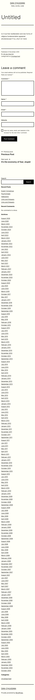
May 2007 (4, 583)
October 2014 (6, 356)
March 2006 (5, 623)
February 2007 (6, 592)
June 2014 (4, 367)
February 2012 (6, 423)
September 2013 (7, 384)
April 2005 (4, 654)
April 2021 (4, 263)
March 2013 (5, 401)
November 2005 (6, 634)
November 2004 (7, 668)
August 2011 (5, 440)
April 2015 (4, 339)
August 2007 (5, 575)
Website (4, 120)
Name (3, 99)
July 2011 (4, 443)
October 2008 (6, 536)
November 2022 (6, 246)
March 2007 (5, 589)
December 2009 (6, 496)
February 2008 (6, 558)
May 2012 (4, 415)
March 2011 (5, 454)
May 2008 (4, 550)
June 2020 (5, 288)
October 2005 (6, 637)
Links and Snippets (7, 199)
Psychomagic (5, 194)
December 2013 (6, 381)
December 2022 (6, 244)
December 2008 (6, 530)
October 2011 (5, 435)
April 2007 (4, 586)
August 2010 (5, 474)
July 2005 (4, 645)
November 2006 (6, 600)
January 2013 (5, 404)
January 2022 (6, 255)
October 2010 (6, 468)
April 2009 (4, 519)
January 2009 (6, 527)
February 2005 (6, 659)
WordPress (19, 693)
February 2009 (6, 524)
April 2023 (4, 235)
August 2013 (5, 387)
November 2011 (6, 432)
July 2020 (4, 286)
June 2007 (4, 581)
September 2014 (7, 359)
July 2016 (4, 317)
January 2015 (5, 347)
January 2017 (5, 300)
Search (3, 178)
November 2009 (6, 499)
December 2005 (6, 631)
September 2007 (7, 572)
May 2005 (4, 651)
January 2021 (5, 272)
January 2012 (5, 426)
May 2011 (4, 449)
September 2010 (7, 471)
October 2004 (6, 670)
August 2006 (5, 609)
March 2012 (5, 420)
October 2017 (6, 294)
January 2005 (6, 662)
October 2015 (6, 325)
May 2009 (4, 516)
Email (3, 110)
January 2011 (5, 460)
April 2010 (4, 485)
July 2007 (4, 578)
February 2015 (6, 345)
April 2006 (4, 620)
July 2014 (4, 364)
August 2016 (5, 314)
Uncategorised (15, 56)
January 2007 (6, 595)
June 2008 (5, 547)
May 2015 (4, 336)
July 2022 (4, 249)
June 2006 (5, 614)
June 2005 (5, 648)
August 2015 (5, 328)
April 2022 (4, 252)
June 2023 (5, 232)
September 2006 (7, 606)
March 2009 (5, 522)
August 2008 (5, 541)
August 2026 (5, 218)
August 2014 (5, 361)
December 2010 (6, 463)
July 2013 (4, 390)
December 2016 (6, 302)
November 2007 (6, 567)
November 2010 (6, 465)
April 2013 (4, 398)
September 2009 (7, 505)
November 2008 (6, 533)
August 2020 (5, 283)
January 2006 (6, 628)
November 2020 (6, 277)
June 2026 (5, 221)
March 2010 (5, 488)
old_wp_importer (8, 54)
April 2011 (4, 451)
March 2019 (5, 291)
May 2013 (4, 395)
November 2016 (6, 305)
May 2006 (4, 617)
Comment (5, 79)
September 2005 (7, 640)
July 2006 (4, 611)
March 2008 (5, 555)
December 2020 (6, 274)
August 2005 (5, 642)
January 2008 (6, 561)
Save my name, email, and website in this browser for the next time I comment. (16, 132)
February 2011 (6, 457)
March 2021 (5, 266)
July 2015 (4, 331)
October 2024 (6, 229)
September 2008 (7, 538)
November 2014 (6, 353)
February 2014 (6, 376)
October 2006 (6, 603)
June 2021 (4, 258)
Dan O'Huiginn (17, 3)
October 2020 (6, 280)
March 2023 (5, 238)
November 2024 (7, 227)
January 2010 (5, 494)
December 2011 (6, 429)
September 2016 (7, 311)
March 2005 (5, 656)
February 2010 (6, 491)
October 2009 (6, 502)
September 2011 (6, 437)
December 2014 (6, 350)
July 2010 (4, 477)
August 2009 (5, 508)
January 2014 (6, 378)
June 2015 (4, 333)
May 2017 (4, 297)
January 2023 (6, 241)
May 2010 (4, 482)
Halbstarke (5, 197)
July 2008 (4, 544)
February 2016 (6, 322)
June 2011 (4, 446)
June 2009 (5, 513)
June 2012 (4, 412)
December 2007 (6, 564)
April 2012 (4, 418)
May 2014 (4, 370)
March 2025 (5, 224)
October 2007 (6, 569)
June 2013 (4, 392)
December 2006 (6, 597)
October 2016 (6, 308)
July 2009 (4, 510)
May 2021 (4, 260)
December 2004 (6, 665)
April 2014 (4, 373)
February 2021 (6, 269)
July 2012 (4, 409)
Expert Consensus (7, 191)
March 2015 (5, 342)
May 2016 (4, 319)
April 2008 (4, 553)
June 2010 (4, 479)
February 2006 (6, 626)
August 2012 (5, 406)
